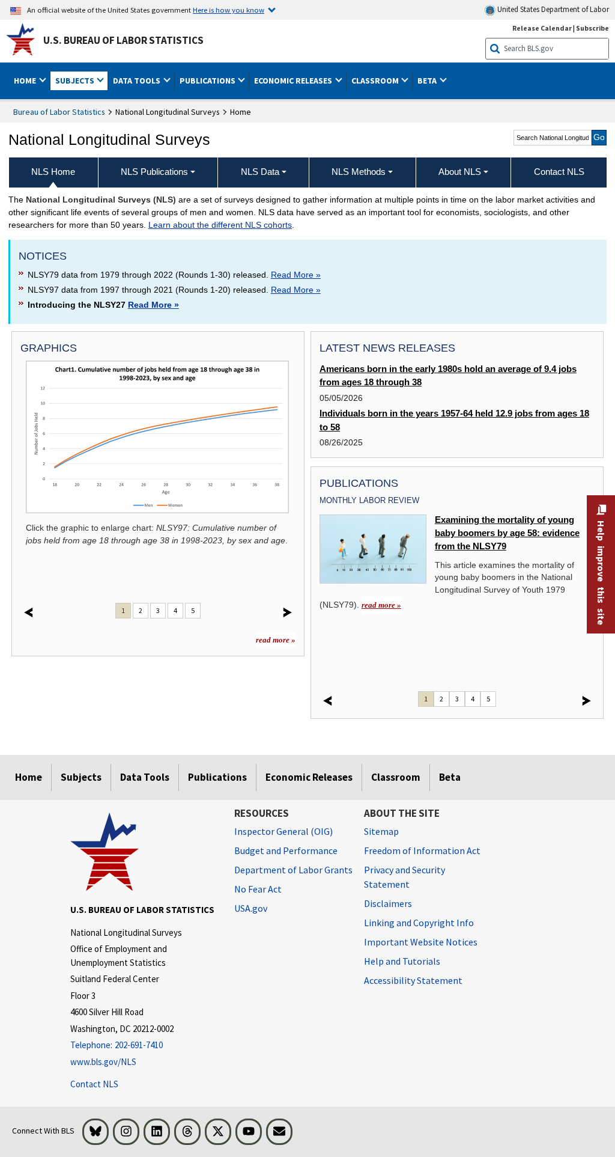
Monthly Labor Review (369, 500)
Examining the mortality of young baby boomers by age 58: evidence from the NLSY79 (507, 533)
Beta (450, 777)
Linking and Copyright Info (419, 923)
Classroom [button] (376, 80)
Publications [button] (208, 80)
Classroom (395, 777)
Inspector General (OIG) (283, 831)
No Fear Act (258, 889)
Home (28, 777)
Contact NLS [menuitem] (559, 171)
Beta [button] (427, 80)
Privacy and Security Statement (404, 877)
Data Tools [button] (137, 80)
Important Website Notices (420, 942)
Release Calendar (542, 27)
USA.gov (250, 908)
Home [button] (26, 80)
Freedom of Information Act (422, 850)
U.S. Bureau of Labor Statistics (123, 40)
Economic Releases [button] (294, 80)
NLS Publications (154, 171)
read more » (275, 639)
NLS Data (260, 171)
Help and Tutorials (402, 961)
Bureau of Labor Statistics (59, 111)
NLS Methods (359, 171)
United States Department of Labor (552, 9)
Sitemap (381, 831)
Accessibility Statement (413, 980)
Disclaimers (388, 903)
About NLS (459, 171)
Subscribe (592, 27)
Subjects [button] (75, 80)
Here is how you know (228, 9)
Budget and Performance (286, 850)
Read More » (296, 274)
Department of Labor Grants (293, 870)
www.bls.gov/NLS (103, 1061)
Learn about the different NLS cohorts (220, 225)
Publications (217, 777)
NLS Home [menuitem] (53, 171)
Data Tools (144, 777)
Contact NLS (94, 1084)
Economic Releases (309, 777)
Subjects (81, 777)
